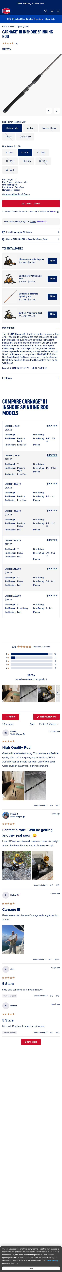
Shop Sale (50, 19)
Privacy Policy (52, 1260)
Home (4, 27)
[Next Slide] (57, 693)
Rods (12, 27)
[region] (31, 693)
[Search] (45, 11)
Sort (32, 724)
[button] (10, 43)
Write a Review (50, 717)
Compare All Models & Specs (16, 194)
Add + (52, 261)
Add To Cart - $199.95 (31, 204)
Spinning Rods (23, 27)
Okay (31, 1268)
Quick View (52, 426)
